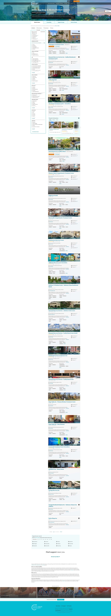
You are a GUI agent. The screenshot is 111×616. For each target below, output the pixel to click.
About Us (78, 3)
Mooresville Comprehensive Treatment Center (60, 218)
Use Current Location (39, 13)
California (53, 119)
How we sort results (43, 31)
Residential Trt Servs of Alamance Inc (58, 355)
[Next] (78, 36)
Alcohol (34, 88)
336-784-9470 (51, 266)
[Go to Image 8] (66, 42)
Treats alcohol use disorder (37, 65)
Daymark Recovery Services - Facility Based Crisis (61, 379)
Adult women (35, 77)
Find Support (77, 1)
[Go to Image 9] (67, 42)
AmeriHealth (35, 46)
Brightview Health (53, 195)
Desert (34, 116)
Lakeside (34, 117)
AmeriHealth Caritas (36, 47)
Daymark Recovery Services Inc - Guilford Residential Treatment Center (62, 57)
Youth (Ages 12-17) (35, 62)
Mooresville (71, 543)
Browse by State (55, 556)
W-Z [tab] (51, 539)
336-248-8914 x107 (51, 522)
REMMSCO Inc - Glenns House (56, 469)
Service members (35, 80)
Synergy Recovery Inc (54, 490)
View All (33, 72)
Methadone (34, 95)
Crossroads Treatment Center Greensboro (59, 447)
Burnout (34, 105)
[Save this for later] (79, 31)
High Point (71, 541)
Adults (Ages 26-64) (35, 59)
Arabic (34, 125)
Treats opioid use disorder (37, 66)
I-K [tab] (41, 539)
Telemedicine (35, 38)
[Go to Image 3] (62, 42)
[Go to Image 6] (64, 77)
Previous (51, 531)
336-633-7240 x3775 (52, 314)
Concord (46, 541)
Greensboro (35, 541)
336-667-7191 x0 (51, 494)
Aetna (34, 44)
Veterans (34, 79)
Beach (34, 111)
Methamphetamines (36, 91)
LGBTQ (34, 78)
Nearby (50, 119)
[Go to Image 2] (61, 42)
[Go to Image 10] (67, 77)
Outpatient (34, 36)
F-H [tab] (39, 539)
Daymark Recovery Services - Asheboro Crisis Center (62, 310)
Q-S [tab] (47, 539)
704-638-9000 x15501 (52, 290)
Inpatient (34, 34)
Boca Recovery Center (78, 129)
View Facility (57, 46)
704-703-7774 (51, 244)
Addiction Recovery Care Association (58, 262)
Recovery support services (36, 70)
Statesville (35, 545)
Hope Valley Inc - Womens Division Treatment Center (62, 402)
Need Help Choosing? (35, 131)
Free (33, 52)
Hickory (58, 541)
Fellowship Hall (53, 79)
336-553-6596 (51, 83)
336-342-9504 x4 (51, 473)
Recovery (65, 3)
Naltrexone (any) (35, 97)
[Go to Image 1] (60, 42)
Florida (57, 119)
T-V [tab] (49, 539)
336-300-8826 (51, 383)
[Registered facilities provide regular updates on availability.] (77, 49)
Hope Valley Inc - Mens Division (57, 424)
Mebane (70, 545)
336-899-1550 (51, 62)
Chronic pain (35, 106)
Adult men (34, 76)
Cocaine (34, 90)
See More (63, 90)
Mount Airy (59, 545)
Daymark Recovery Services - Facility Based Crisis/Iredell (63, 333)
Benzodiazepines (35, 89)
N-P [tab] (45, 539)
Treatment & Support (59, 3)
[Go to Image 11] (68, 77)
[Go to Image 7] (65, 42)
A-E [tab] (38, 539)
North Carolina (37, 537)
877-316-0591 (52, 46)
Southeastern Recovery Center (56, 240)
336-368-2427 (51, 405)
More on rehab (57, 25)
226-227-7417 (51, 359)
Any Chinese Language (36, 126)
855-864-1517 (51, 221)
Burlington (35, 543)
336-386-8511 (51, 428)
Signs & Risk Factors (51, 3)
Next (61, 531)
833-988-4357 (51, 199)
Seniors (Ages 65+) (35, 58)
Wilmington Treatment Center (56, 44)
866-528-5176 (52, 154)
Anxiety (34, 103)
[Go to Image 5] (64, 42)
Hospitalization (35, 35)
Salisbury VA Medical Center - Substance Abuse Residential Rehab (63, 286)
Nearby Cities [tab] (35, 539)
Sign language (35, 123)
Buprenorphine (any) (36, 96)
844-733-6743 (51, 107)
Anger (34, 102)
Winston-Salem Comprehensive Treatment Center (61, 173)
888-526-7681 (51, 450)
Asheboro (58, 543)
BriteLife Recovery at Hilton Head (67, 129)
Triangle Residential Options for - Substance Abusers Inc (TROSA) (63, 505)
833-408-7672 (51, 509)
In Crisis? (107, 11)
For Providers (69, 605)
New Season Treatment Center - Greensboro (60, 103)
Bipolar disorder (35, 104)
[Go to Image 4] (63, 42)
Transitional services (36, 71)
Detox (34, 37)
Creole (34, 127)
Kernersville (47, 545)
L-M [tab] (43, 539)
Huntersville (47, 543)
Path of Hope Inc (53, 518)
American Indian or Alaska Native (37, 124)
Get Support (63, 605)
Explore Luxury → (60, 599)
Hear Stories (71, 1)
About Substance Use (71, 3)
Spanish (34, 122)
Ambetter (34, 45)
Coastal (34, 113)
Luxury (34, 69)
